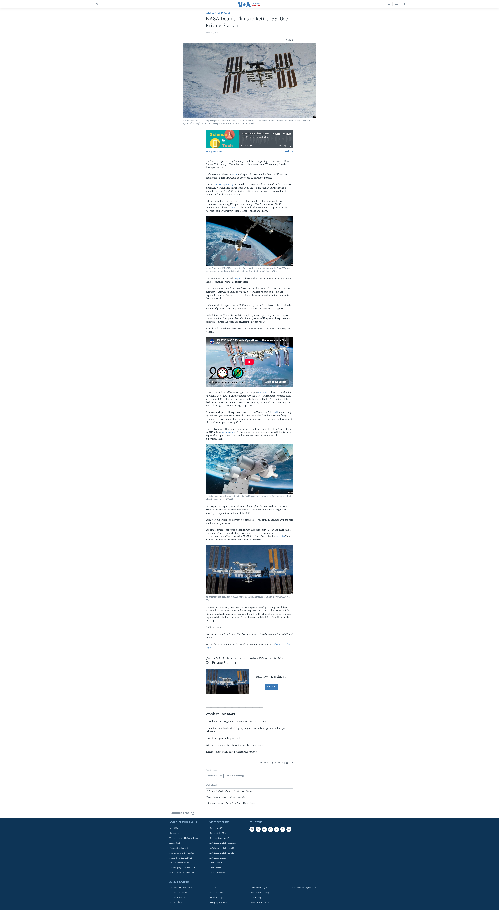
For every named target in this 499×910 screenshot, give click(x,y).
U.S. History (256, 898)
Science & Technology (218, 13)
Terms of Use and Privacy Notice (183, 838)
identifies (280, 536)
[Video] (396, 4)
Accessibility (175, 843)
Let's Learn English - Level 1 (221, 848)
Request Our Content (178, 848)
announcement (229, 432)
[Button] (289, 40)
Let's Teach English (217, 858)
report (235, 174)
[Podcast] (282, 829)
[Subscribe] (288, 829)
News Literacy (215, 863)
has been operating (223, 185)
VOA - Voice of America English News (260, 137)
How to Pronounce (217, 873)
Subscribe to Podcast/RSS (180, 858)
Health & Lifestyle (259, 888)
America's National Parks (180, 888)
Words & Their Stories (260, 903)
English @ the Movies (218, 833)
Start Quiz (271, 686)
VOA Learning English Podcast (304, 888)
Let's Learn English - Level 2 (221, 853)
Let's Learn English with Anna (222, 843)
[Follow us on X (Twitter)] (258, 829)
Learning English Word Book (182, 868)
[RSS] (276, 829)
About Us (173, 828)
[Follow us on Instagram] (270, 829)
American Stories (177, 898)
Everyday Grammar (218, 903)
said (233, 208)
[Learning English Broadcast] (389, 4)
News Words (215, 868)
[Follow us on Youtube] (264, 829)
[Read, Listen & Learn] (404, 4)
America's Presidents (178, 893)
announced (263, 393)
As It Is (213, 888)
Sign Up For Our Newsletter (181, 853)
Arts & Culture (175, 903)
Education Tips (216, 898)
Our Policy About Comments (181, 873)
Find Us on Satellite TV (179, 863)
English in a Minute (218, 828)
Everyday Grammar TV (219, 838)
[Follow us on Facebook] (252, 829)
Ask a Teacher (216, 893)
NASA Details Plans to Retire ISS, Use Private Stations (269, 134)
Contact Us (174, 833)
